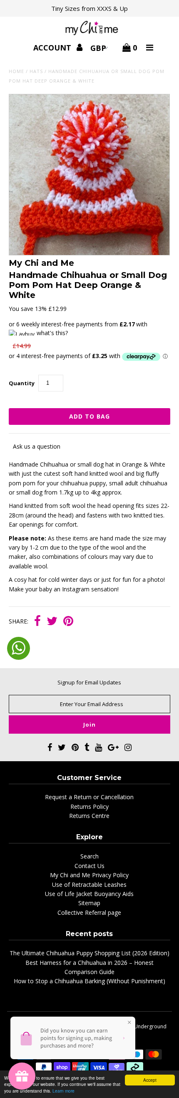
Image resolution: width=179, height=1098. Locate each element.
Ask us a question (36, 446)
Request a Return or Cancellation (89, 797)
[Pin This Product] (68, 622)
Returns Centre (89, 816)
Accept (150, 1080)
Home (16, 71)
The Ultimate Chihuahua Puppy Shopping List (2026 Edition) (89, 953)
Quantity (22, 383)
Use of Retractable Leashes (89, 884)
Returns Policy (89, 806)
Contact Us (89, 866)
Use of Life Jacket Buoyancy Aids (89, 894)
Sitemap (89, 903)
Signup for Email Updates (89, 682)
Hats (36, 71)
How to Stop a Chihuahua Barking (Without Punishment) (89, 981)
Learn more (63, 1091)
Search (89, 856)
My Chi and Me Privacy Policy (89, 875)
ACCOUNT (53, 48)
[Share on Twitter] (52, 622)
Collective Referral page (89, 912)
